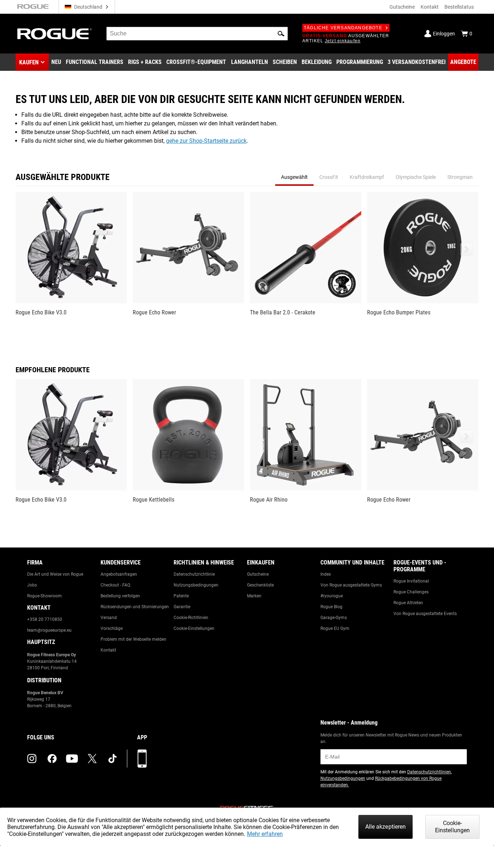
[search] (197, 33)
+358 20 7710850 (44, 619)
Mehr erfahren (265, 833)
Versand (109, 617)
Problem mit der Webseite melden (133, 639)
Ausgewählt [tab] (294, 177)
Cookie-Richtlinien (191, 617)
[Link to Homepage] (54, 34)
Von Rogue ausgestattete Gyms (351, 585)
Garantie (182, 606)
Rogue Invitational (411, 581)
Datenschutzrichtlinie (194, 574)
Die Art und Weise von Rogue (55, 574)
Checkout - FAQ (115, 585)
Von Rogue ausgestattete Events (425, 613)
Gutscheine (402, 7)
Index (325, 574)
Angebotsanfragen (119, 574)
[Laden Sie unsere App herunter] (142, 759)
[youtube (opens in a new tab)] (72, 759)
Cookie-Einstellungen (194, 628)
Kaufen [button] (29, 62)
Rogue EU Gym (334, 628)
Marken (254, 595)
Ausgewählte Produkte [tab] (63, 177)
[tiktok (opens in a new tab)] (112, 759)
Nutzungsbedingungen (196, 585)
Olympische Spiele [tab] (416, 177)
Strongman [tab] (460, 177)
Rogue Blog (331, 606)
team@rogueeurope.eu (49, 630)
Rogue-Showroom (44, 595)
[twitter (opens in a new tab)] (92, 759)
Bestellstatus (459, 7)
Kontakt (430, 7)
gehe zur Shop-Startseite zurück (206, 140)
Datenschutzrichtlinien (429, 771)
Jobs (32, 585)
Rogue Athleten (408, 602)
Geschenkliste (260, 585)
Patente (181, 595)
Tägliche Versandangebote (343, 27)
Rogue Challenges (411, 591)
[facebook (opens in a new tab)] (52, 759)
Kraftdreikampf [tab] (367, 177)
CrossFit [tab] (328, 177)
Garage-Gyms (333, 617)
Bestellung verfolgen (120, 595)
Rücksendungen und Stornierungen (135, 606)
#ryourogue (331, 595)
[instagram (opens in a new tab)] (32, 759)
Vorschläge (112, 628)
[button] (281, 33)
